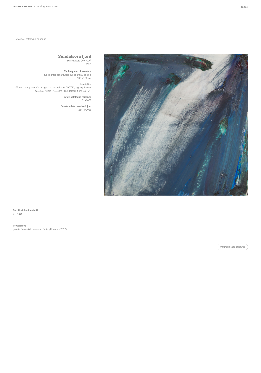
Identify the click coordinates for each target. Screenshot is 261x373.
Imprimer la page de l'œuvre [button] (232, 246)
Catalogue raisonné (47, 6)
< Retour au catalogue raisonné (29, 38)
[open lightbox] (176, 125)
